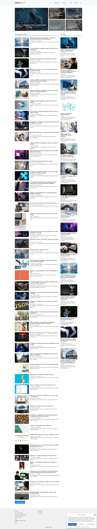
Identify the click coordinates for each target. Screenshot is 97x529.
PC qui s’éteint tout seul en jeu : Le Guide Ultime (68, 197)
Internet (70, 2)
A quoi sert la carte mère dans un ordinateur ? (41, 425)
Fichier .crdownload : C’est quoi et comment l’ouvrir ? (43, 385)
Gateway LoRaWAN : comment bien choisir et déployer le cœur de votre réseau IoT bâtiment (43, 80)
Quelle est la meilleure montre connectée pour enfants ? (43, 59)
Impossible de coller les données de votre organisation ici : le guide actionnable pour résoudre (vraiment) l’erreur (44, 472)
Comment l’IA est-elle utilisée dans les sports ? (41, 161)
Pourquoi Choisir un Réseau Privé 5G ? (39, 249)
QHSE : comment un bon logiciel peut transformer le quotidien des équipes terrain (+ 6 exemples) (42, 323)
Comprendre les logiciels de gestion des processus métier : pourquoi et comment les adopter (44, 172)
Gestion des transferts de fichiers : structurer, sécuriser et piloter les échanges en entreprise (44, 91)
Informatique (56, 2)
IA (51, 2)
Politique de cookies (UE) (20, 520)
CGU (16, 518)
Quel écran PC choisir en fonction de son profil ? (41, 406)
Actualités (76, 2)
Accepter (72, 524)
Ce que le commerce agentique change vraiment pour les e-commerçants (67, 298)
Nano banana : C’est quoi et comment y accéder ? (42, 374)
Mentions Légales (18, 516)
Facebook (40, 511)
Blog (16, 522)
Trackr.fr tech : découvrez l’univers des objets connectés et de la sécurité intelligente (56, 14)
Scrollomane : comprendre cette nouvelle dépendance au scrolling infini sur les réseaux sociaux (43, 415)
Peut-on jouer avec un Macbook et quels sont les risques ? (44, 203)
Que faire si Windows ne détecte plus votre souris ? (68, 255)
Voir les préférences (91, 524)
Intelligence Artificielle (73, 12)
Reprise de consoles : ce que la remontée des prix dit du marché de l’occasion (68, 340)
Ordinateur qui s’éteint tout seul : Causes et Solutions (68, 234)
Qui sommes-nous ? (19, 513)
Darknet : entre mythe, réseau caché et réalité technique (67, 50)
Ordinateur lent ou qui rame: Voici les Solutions (67, 216)
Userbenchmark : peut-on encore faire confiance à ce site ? (44, 434)
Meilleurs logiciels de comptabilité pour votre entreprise (72, 27)
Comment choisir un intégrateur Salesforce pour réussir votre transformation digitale (43, 261)
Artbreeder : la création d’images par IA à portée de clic (43, 455)
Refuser (81, 524)
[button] (94, 514)
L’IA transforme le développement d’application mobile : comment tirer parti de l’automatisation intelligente (43, 183)
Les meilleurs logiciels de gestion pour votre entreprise (67, 156)
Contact (16, 511)
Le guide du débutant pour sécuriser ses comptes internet (44, 364)
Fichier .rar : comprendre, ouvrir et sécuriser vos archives (44, 332)
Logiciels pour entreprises (56, 25)
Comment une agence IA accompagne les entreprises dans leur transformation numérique (44, 282)
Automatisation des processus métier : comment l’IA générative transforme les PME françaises (42, 38)
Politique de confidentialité (20, 514)
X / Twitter (40, 513)
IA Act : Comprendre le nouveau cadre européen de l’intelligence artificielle (73, 15)
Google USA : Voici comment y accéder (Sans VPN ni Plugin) (44, 481)
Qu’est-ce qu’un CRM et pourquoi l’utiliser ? (55, 28)
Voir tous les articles (20, 502)
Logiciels (64, 2)
